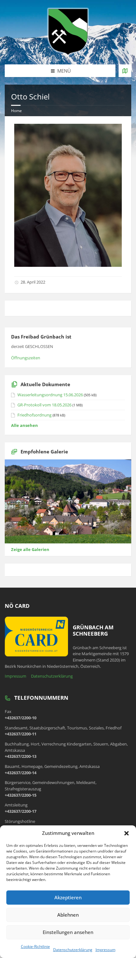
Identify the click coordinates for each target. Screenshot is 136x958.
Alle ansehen (24, 425)
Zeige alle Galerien (30, 549)
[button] (126, 833)
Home (16, 110)
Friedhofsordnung (34, 415)
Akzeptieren (68, 897)
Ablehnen (68, 915)
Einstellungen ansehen (68, 932)
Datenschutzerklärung (72, 949)
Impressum (105, 949)
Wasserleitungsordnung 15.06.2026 (50, 395)
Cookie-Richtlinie (35, 946)
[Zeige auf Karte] (125, 70)
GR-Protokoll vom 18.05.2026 (44, 405)
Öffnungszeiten (25, 358)
